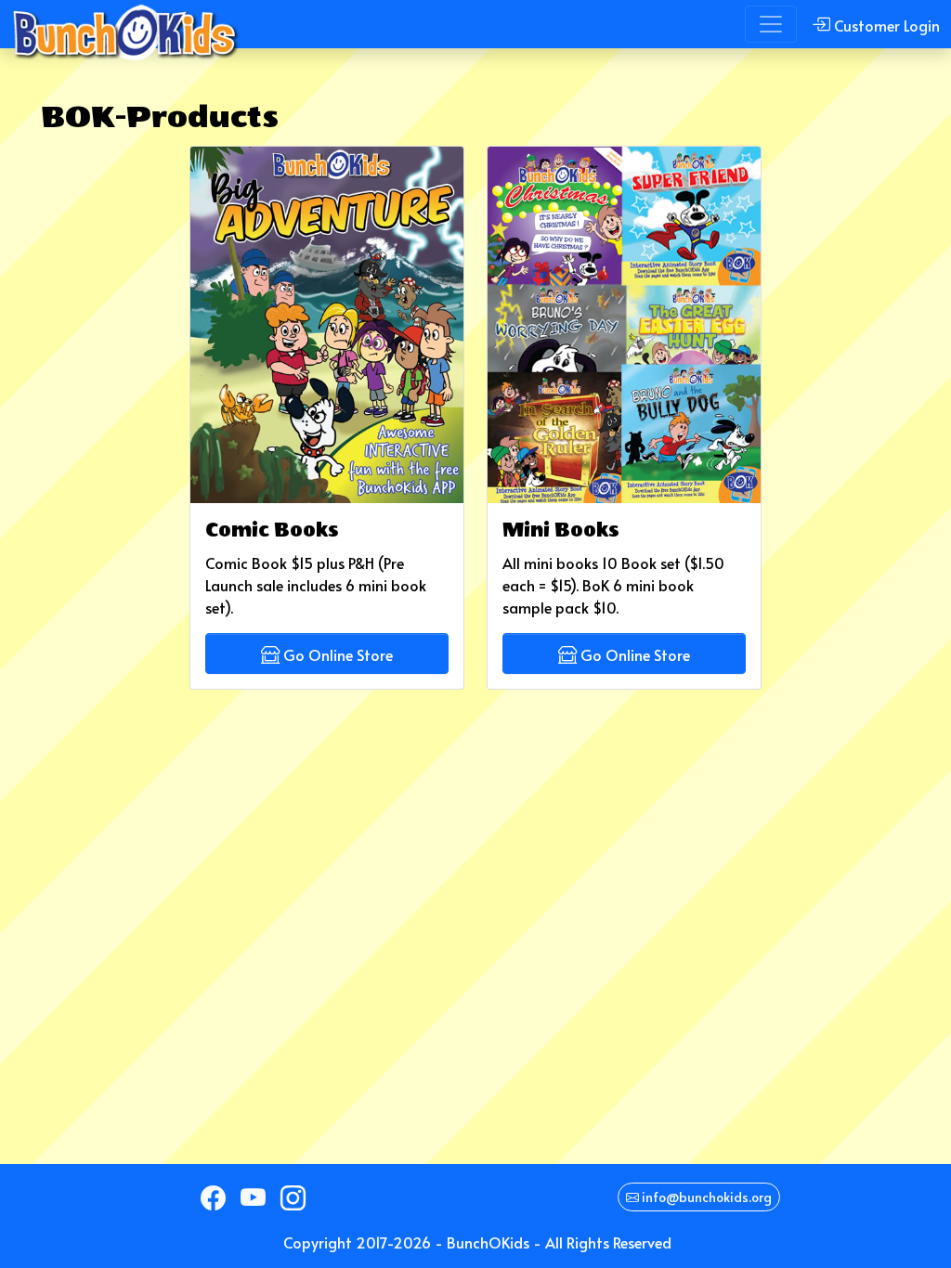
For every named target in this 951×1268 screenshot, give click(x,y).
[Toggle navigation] (771, 24)
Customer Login (885, 25)
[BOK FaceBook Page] (213, 1197)
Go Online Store (336, 654)
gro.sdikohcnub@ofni (705, 1197)
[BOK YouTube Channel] (253, 1197)
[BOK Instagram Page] (293, 1197)
